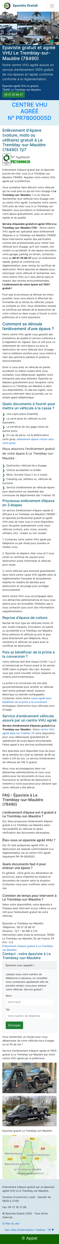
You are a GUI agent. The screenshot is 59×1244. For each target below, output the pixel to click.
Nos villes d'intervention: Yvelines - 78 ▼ (29, 1229)
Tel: (8, 1009)
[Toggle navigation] (52, 6)
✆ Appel (29, 1238)
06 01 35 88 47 (13, 94)
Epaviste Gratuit (25, 5)
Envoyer (14, 1025)
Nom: (9, 995)
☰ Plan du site (10, 1223)
